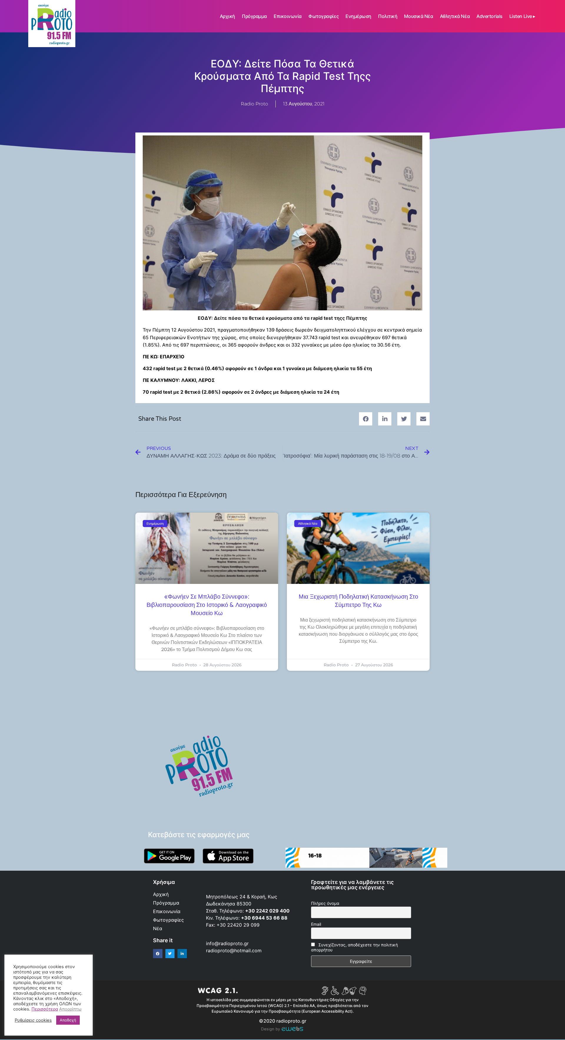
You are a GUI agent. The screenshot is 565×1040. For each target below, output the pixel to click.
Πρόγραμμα (254, 16)
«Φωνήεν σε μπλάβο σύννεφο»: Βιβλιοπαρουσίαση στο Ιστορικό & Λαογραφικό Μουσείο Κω (207, 605)
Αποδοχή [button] (68, 1020)
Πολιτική (387, 16)
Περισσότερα (44, 1009)
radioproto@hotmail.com (234, 950)
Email (316, 924)
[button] (365, 418)
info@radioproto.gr (227, 943)
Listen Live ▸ (522, 16)
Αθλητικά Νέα (455, 16)
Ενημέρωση (358, 16)
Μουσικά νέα (418, 16)
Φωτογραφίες (323, 16)
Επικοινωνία (288, 16)
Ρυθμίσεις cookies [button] (33, 1020)
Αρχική (227, 16)
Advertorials (489, 16)
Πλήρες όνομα (325, 903)
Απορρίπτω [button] (70, 1009)
